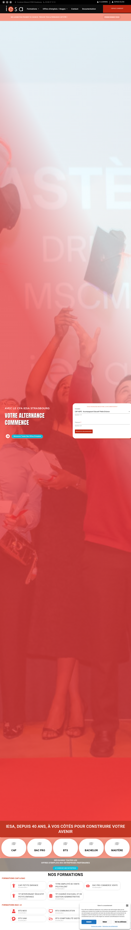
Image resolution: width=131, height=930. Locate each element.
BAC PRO (39, 850)
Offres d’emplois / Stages (54, 9)
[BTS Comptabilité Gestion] (51, 919)
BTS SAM (22, 918)
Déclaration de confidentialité (110, 926)
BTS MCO (22, 911)
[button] (127, 905)
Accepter (88, 922)
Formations (32, 9)
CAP (13, 850)
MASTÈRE (117, 850)
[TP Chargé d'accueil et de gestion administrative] (51, 896)
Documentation (89, 9)
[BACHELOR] (91, 843)
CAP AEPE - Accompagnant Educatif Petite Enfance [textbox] (92, 411)
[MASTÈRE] (117, 843)
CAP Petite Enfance (28, 885)
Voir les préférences (120, 922)
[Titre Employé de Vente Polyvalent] (51, 886)
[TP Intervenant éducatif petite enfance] (14, 896)
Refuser (105, 922)
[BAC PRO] (39, 843)
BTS (65, 850)
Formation (77, 409)
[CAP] (14, 843)
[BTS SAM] (14, 919)
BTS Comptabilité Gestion (68, 918)
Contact (74, 9)
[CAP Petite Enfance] (14, 886)
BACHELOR (91, 850)
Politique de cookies (96, 926)
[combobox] (102, 412)
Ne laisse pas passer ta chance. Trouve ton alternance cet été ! (39, 17)
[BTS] (65, 843)
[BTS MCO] (14, 911)
